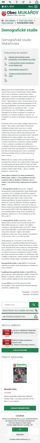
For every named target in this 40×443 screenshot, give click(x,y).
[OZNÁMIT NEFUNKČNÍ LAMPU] (16, 2)
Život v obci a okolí (26, 20)
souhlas (21, 419)
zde (29, 439)
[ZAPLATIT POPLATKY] (3, 2)
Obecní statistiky (8, 23)
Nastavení (20, 435)
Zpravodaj (11, 6)
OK (20, 430)
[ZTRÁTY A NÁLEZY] (30, 2)
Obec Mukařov (10, 20)
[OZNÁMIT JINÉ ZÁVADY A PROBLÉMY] (23, 2)
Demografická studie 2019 (18, 70)
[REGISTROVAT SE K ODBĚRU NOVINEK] (10, 2)
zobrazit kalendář (20, 350)
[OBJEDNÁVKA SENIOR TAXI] (36, 2)
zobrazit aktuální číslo (20, 408)
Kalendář (6, 6)
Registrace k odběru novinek (13, 6)
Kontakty (8, 6)
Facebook (3, 7)
